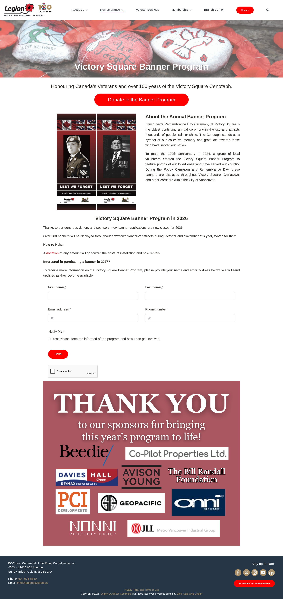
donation (52, 253)
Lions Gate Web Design (189, 593)
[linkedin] (271, 572)
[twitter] (246, 572)
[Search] (267, 10)
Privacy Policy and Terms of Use (141, 589)
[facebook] (238, 572)
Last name (154, 287)
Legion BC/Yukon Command (116, 593)
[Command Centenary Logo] (27, 3)
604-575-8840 (27, 578)
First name (57, 287)
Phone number (156, 309)
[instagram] (254, 572)
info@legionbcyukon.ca (32, 582)
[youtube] (263, 572)
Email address (59, 309)
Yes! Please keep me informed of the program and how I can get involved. (106, 339)
